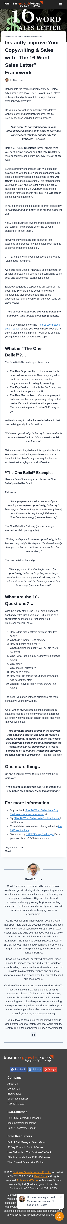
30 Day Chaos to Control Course (25, 1147)
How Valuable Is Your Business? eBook (29, 1152)
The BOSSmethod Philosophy (24, 1118)
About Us (12, 1083)
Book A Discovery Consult (21, 1128)
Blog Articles (14, 1093)
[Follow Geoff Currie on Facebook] (33, 1034)
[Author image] (7, 80)
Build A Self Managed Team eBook (26, 1142)
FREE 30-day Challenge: (40, 834)
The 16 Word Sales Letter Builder (25, 1162)
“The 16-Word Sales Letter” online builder (37, 818)
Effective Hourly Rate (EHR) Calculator (28, 1157)
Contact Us (13, 1088)
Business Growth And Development (23, 36)
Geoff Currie (18, 80)
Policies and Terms (27, 1180)
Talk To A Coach (16, 1103)
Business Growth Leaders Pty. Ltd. (32, 1172)
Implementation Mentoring (21, 1123)
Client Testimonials (18, 1098)
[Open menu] (60, 4)
